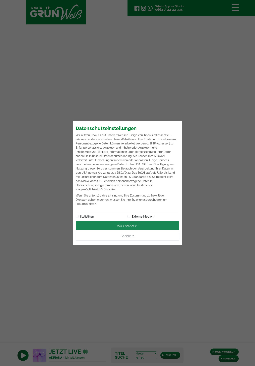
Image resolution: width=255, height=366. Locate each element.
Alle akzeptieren (127, 225)
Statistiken (87, 216)
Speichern (127, 236)
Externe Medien (143, 216)
